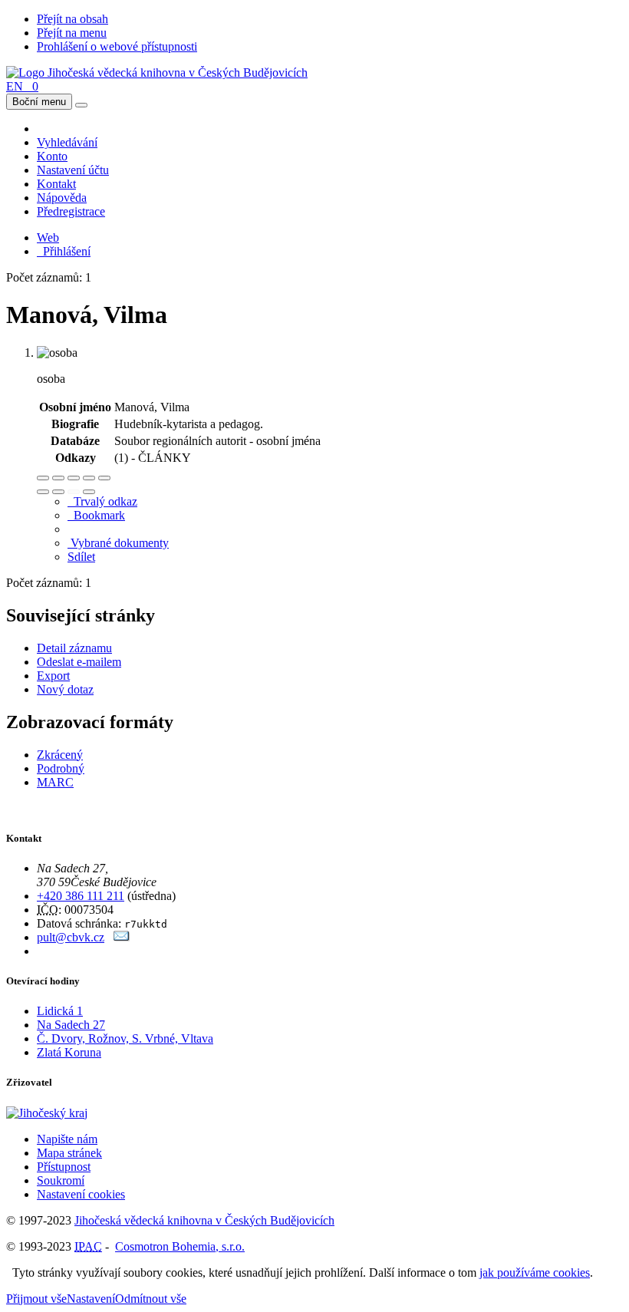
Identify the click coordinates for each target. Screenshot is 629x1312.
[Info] (104, 478)
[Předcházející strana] (74, 492)
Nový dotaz (65, 689)
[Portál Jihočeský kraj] (65, 1112)
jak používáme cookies (534, 1272)
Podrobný (60, 768)
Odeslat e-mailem (79, 661)
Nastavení (91, 1298)
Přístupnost (64, 1166)
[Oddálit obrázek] (58, 478)
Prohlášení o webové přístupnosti (117, 46)
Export (53, 675)
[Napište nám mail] (122, 937)
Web (48, 237)
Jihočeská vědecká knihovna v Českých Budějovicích (204, 1220)
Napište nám (67, 1139)
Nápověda (62, 197)
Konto (52, 156)
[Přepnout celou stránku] (89, 478)
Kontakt (56, 183)
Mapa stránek (69, 1152)
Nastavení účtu (73, 169)
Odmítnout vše (150, 1298)
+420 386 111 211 (80, 895)
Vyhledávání (67, 142)
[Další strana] (89, 492)
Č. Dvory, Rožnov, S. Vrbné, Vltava (125, 1038)
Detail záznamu (74, 647)
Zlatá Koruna (69, 1052)
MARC (55, 782)
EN (14, 86)
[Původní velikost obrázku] (74, 478)
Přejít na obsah (72, 18)
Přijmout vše (36, 1298)
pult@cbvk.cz (70, 937)
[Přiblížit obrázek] (43, 478)
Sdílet (81, 556)
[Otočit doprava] (58, 492)
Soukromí (60, 1180)
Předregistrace (71, 211)
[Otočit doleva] (43, 492)
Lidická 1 (60, 1010)
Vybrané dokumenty (118, 542)
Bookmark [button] (96, 515)
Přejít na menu (72, 32)
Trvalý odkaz (102, 501)
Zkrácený (60, 754)
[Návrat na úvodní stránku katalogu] (157, 72)
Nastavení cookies (81, 1194)
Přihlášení (64, 251)
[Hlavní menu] (81, 105)
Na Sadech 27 (71, 1024)
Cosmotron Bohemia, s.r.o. (180, 1246)
